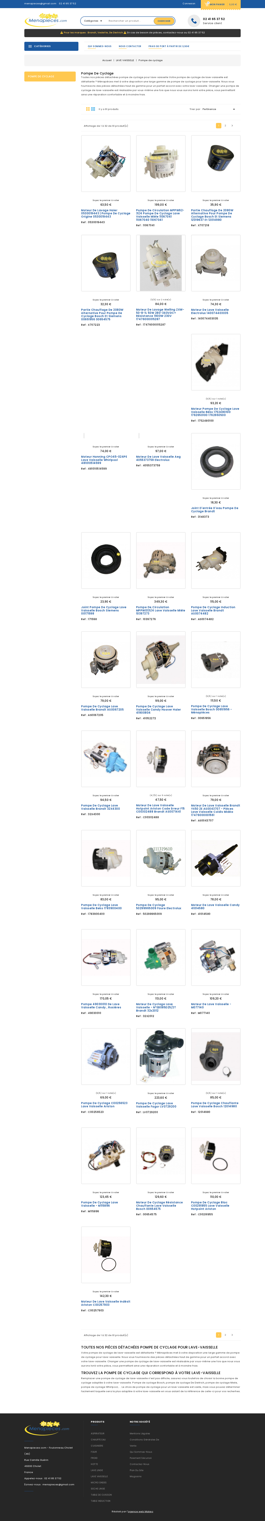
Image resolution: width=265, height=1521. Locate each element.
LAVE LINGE (97, 1470)
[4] (109, 194)
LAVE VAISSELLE (99, 1476)
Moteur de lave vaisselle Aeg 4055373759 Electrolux (158, 458)
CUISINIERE (97, 1445)
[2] (103, 194)
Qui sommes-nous (100, 46)
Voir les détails (93, 186)
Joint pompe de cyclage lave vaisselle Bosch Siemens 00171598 (104, 610)
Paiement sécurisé (141, 1458)
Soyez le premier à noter (106, 200)
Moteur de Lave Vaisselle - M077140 (211, 1005)
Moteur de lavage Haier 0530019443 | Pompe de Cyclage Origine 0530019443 (106, 213)
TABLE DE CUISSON (101, 1494)
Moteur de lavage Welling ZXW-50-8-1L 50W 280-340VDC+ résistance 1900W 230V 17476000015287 (160, 314)
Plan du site (136, 1470)
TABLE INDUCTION (101, 1500)
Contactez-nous (139, 1464)
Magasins (136, 1476)
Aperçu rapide (118, 186)
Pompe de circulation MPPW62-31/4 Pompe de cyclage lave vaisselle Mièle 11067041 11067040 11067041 (160, 215)
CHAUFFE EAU (98, 1439)
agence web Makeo (140, 1511)
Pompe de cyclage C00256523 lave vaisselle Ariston (104, 1104)
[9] (166, 789)
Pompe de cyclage (41, 76)
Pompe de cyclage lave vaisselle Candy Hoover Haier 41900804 (158, 709)
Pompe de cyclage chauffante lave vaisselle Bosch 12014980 (215, 1104)
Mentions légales (140, 1433)
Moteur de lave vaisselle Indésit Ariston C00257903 (105, 1303)
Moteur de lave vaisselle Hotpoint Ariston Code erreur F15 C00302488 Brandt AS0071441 (160, 808)
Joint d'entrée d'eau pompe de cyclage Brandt (214, 509)
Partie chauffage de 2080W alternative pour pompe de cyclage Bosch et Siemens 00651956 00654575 (102, 314)
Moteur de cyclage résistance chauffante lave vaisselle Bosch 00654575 (159, 1206)
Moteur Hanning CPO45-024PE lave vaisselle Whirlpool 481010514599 (104, 460)
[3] (106, 194)
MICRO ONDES (99, 1482)
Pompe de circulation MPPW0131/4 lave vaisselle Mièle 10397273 (160, 610)
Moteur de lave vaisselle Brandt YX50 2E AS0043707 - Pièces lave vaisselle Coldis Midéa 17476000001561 (215, 810)
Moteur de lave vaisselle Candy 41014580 (215, 906)
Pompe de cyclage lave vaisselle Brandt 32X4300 (100, 807)
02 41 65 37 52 (67, 3)
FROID (94, 1458)
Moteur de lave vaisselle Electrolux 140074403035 (210, 311)
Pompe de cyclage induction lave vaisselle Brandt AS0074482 (213, 610)
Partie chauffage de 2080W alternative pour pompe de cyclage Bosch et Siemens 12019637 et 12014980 (212, 215)
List (93, 109)
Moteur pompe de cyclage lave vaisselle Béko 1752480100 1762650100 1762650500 (215, 412)
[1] (101, 194)
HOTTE (94, 1464)
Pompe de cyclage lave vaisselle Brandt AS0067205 (102, 707)
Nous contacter (130, 46)
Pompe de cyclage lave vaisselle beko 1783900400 (101, 906)
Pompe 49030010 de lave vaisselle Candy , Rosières (101, 1005)
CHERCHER (164, 21)
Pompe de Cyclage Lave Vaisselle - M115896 (99, 1204)
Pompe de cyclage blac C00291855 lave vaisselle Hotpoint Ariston (210, 1206)
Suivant (232, 125)
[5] (111, 194)
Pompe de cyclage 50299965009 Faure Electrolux (158, 906)
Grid (88, 109)
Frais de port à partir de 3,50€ (169, 46)
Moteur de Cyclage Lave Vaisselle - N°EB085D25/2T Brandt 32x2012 (156, 1007)
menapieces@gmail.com (40, 3)
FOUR (94, 1451)
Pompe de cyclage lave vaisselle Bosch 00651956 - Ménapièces (211, 709)
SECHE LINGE (98, 1488)
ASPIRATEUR (97, 1433)
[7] (163, 789)
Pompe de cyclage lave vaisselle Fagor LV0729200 (156, 1104)
